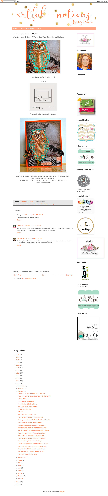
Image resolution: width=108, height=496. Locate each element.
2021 (18, 365)
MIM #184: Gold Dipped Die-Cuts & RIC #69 (31, 435)
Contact (39, 28)
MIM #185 (21, 412)
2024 (18, 357)
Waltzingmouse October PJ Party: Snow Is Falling (32, 427)
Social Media (30, 28)
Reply (19, 220)
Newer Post (17, 275)
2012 (18, 484)
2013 (18, 482)
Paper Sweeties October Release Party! (30, 422)
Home (15, 28)
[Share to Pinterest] (44, 201)
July (19, 462)
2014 (18, 383)
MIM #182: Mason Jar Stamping (27, 454)
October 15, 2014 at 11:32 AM (34, 215)
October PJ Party (31, 204)
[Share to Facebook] (42, 201)
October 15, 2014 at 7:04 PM (33, 238)
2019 (18, 370)
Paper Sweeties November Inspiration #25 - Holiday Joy (34, 396)
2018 (18, 373)
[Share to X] (40, 201)
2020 (18, 367)
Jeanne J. (20, 225)
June (19, 465)
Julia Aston (20, 238)
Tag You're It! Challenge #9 (26, 401)
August (20, 460)
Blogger (62, 491)
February (21, 476)
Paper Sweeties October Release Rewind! (30, 417)
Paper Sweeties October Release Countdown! (31, 433)
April (19, 470)
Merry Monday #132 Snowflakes (27, 404)
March (20, 473)
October (20, 391)
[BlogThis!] (39, 201)
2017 (18, 375)
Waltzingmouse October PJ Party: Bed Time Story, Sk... (34, 420)
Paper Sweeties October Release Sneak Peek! (32, 438)
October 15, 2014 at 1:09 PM (32, 225)
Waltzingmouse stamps (48, 204)
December (21, 386)
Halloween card (22, 204)
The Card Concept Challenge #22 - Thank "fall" (31, 393)
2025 (18, 354)
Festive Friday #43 (23, 398)
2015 (18, 381)
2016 (18, 378)
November (21, 388)
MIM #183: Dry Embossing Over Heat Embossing (32, 446)
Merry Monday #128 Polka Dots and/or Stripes (31, 449)
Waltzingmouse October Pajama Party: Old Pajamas (33, 430)
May (19, 468)
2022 (18, 362)
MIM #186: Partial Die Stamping (27, 406)
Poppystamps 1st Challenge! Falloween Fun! (31, 451)
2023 (18, 360)
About (21, 28)
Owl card (39, 204)
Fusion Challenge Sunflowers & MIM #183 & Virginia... (33, 443)
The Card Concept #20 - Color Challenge (30, 441)
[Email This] (37, 201)
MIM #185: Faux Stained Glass (27, 414)
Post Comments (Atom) (28, 278)
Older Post (69, 275)
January (20, 478)
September (21, 457)
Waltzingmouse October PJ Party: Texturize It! (31, 425)
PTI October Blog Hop (24, 409)
